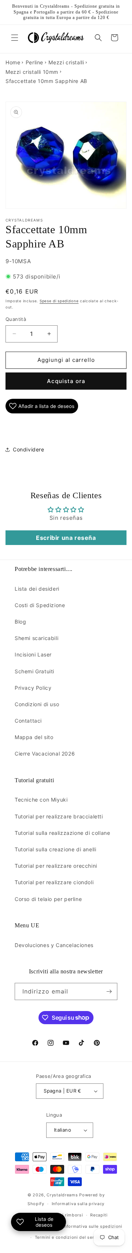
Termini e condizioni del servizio (69, 1237)
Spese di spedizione (59, 301)
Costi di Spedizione (40, 605)
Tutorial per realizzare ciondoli (54, 882)
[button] (15, 38)
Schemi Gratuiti (34, 671)
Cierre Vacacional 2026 (45, 753)
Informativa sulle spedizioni (92, 1226)
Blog (20, 621)
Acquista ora (66, 381)
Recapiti (99, 1215)
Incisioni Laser (33, 654)
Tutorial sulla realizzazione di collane (62, 833)
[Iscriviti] (109, 991)
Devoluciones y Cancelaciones (54, 945)
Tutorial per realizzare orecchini (56, 866)
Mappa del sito (34, 737)
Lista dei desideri (37, 589)
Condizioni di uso (37, 704)
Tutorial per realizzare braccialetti (59, 816)
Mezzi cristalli (66, 62)
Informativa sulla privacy (78, 1203)
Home (13, 62)
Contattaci (28, 721)
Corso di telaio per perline (48, 899)
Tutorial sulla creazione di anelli (55, 849)
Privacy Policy (33, 688)
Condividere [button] (28, 449)
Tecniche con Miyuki (41, 799)
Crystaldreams (62, 1194)
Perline (34, 62)
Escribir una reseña (66, 537)
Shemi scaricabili (36, 638)
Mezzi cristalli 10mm (32, 72)
